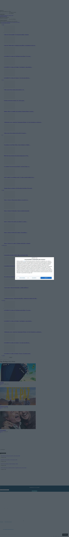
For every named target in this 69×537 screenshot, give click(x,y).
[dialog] (34, 268)
